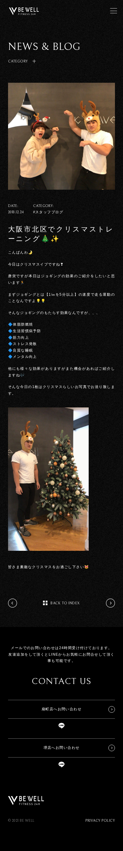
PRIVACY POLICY (100, 821)
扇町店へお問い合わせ (61, 709)
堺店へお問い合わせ (62, 748)
